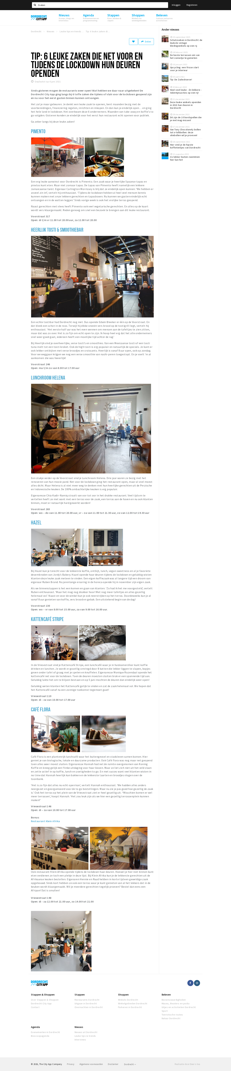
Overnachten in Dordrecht (89, 1007)
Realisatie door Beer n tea (187, 1064)
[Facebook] (190, 983)
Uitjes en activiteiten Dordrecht (179, 1007)
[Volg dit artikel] (133, 41)
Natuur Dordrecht (171, 1018)
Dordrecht (129, 1064)
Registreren (192, 5)
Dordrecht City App (41, 1003)
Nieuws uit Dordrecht (86, 1032)
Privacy (70, 1064)
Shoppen (123, 994)
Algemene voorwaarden (91, 1064)
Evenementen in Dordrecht (45, 1032)
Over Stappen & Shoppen (45, 999)
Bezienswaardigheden (174, 999)
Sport (165, 1010)
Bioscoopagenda (40, 1035)
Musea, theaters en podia (176, 1003)
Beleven (166, 994)
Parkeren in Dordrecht (130, 1007)
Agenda (35, 1027)
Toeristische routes (172, 1014)
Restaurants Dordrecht (87, 999)
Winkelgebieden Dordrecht (132, 1003)
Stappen (80, 994)
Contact (35, 1007)
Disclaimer (113, 1064)
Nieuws (79, 1027)
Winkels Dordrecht (128, 999)
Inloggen (176, 5)
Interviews (80, 1039)
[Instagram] (197, 983)
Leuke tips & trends (85, 1035)
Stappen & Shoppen (43, 994)
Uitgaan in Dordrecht (86, 1003)
